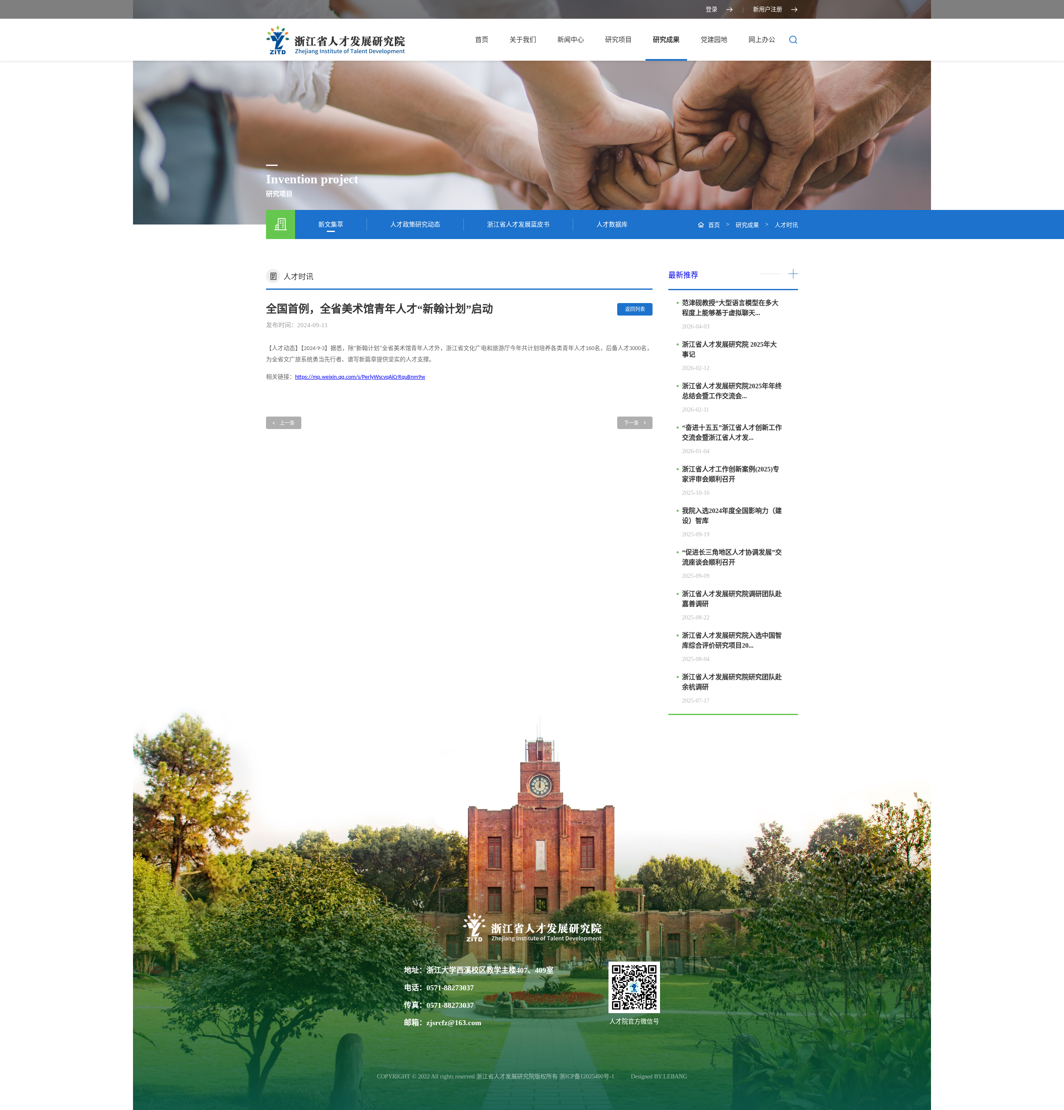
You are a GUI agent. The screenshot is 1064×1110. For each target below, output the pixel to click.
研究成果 (666, 39)
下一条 (631, 423)
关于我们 (523, 39)
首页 (481, 39)
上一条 (287, 423)
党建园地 (714, 39)
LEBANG (675, 1076)
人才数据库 (612, 224)
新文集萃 (330, 224)
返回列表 (635, 309)
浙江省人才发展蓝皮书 (518, 224)
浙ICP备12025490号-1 (587, 1076)
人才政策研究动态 (415, 224)
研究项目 (618, 39)
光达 (623, 1076)
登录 (711, 9)
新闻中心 (570, 39)
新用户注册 (767, 9)
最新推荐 (683, 275)
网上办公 (762, 39)
